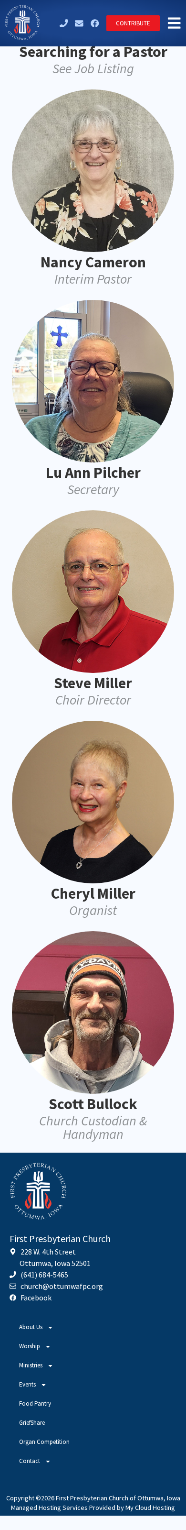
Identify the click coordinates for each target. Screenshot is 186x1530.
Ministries (30, 1365)
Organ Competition (44, 1442)
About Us (30, 1327)
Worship (29, 1346)
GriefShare (32, 1423)
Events (27, 1384)
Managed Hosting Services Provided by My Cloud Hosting (93, 1507)
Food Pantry (35, 1403)
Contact (29, 1461)
